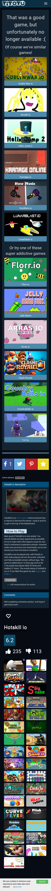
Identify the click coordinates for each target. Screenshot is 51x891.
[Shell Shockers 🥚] (14, 665)
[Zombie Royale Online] (36, 714)
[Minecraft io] (36, 838)
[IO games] (13, 3)
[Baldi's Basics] (36, 665)
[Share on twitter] (19, 464)
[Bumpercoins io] (36, 825)
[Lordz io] (36, 788)
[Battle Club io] (14, 764)
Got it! (42, 881)
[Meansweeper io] (36, 801)
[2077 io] (36, 727)
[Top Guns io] (14, 776)
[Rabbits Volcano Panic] (14, 702)
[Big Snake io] (36, 689)
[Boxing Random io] (36, 702)
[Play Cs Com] (36, 739)
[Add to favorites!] (8, 616)
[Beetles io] (14, 801)
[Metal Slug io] (14, 850)
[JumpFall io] (14, 751)
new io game (22, 518)
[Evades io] (14, 825)
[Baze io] (14, 788)
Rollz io (7, 574)
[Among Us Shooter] (14, 689)
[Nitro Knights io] (36, 677)
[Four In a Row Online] (36, 776)
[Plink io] (36, 813)
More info (17, 887)
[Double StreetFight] (14, 838)
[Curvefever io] (14, 813)
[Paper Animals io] (14, 727)
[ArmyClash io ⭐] (14, 677)
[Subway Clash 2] (14, 714)
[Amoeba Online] (14, 862)
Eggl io (39, 571)
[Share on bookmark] (43, 464)
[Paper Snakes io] (36, 850)
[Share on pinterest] (31, 464)
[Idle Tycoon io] (14, 739)
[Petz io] (36, 764)
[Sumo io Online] (36, 751)
